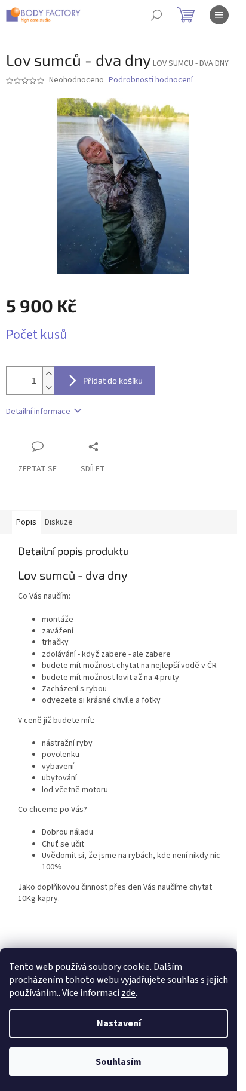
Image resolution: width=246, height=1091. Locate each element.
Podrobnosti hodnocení (151, 80)
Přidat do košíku (113, 380)
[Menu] (219, 15)
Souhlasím (119, 1061)
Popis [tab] (26, 522)
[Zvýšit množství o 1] (48, 374)
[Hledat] (156, 15)
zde (128, 993)
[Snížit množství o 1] (48, 387)
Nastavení (119, 1023)
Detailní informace (38, 412)
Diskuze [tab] (59, 522)
